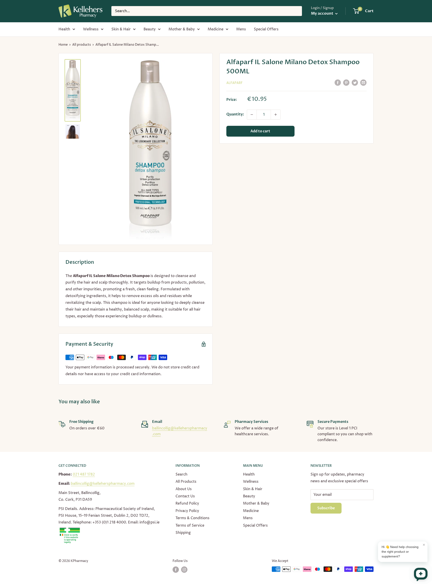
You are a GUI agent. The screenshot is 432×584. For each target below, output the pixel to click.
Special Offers (266, 29)
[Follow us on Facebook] (176, 569)
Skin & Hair (121, 29)
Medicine (215, 29)
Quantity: (235, 114)
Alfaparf (234, 83)
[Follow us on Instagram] (184, 569)
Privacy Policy (187, 510)
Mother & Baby (182, 29)
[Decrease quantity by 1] (251, 114)
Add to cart (260, 131)
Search (181, 474)
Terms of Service (190, 525)
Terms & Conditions (192, 518)
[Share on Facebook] (338, 82)
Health (64, 29)
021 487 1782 (84, 474)
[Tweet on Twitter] (355, 82)
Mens (241, 29)
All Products (186, 481)
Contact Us (185, 496)
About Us (184, 489)
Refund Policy (187, 503)
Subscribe (326, 508)
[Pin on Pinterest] (346, 82)
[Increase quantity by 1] (275, 114)
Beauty (150, 29)
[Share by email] (363, 82)
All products (81, 45)
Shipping (183, 532)
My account (322, 13)
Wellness (91, 29)
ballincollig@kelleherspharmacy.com (103, 483)
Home (63, 45)
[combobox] (206, 11)
